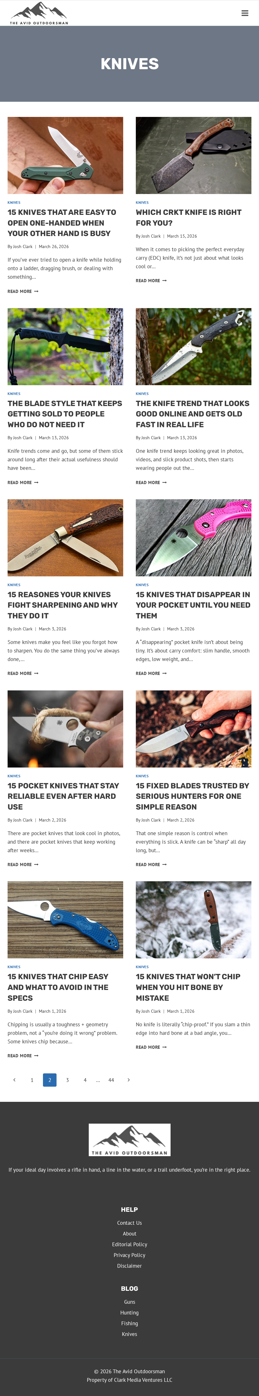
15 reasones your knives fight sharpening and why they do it (62, 605)
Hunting (129, 1312)
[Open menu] (244, 13)
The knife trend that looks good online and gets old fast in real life (193, 414)
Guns (129, 1301)
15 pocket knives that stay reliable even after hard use (63, 796)
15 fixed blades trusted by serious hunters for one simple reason (192, 796)
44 (111, 1080)
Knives (14, 202)
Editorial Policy (129, 1244)
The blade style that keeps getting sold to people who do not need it (65, 414)
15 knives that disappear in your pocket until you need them (193, 605)
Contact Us (129, 1222)
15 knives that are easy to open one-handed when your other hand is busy (62, 223)
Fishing (129, 1323)
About (129, 1233)
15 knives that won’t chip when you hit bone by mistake (188, 987)
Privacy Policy (129, 1255)
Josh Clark (23, 246)
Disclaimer (129, 1265)
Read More (23, 291)
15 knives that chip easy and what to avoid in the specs (58, 987)
